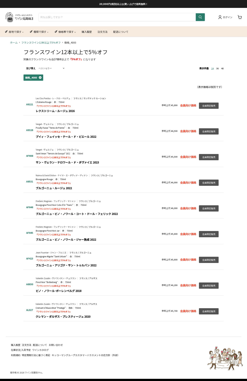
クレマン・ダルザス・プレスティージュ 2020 (63, 316)
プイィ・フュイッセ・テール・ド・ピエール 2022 (66, 137)
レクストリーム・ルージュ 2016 (55, 111)
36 (217, 68)
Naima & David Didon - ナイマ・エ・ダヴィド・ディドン (62, 175)
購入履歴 (15, 344)
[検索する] (200, 17)
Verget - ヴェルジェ (45, 124)
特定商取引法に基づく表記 (36, 355)
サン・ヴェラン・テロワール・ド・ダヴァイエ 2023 (67, 162)
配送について (40, 344)
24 (212, 68)
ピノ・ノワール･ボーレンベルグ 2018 (58, 291)
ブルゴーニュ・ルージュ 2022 (54, 188)
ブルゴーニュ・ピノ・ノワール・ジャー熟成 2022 (66, 239)
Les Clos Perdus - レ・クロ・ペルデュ (53, 98)
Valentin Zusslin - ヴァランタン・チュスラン (56, 278)
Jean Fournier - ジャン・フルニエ (51, 252)
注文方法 (26, 344)
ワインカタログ (40, 350)
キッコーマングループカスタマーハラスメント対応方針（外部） (86, 355)
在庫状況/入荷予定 (21, 350)
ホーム (14, 42)
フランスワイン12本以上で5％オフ (41, 42)
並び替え (31, 68)
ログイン (227, 17)
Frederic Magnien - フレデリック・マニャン (56, 201)
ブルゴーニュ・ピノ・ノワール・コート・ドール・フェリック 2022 (77, 214)
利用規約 (15, 355)
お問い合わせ (56, 344)
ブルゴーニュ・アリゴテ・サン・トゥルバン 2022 (66, 265)
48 (222, 68)
